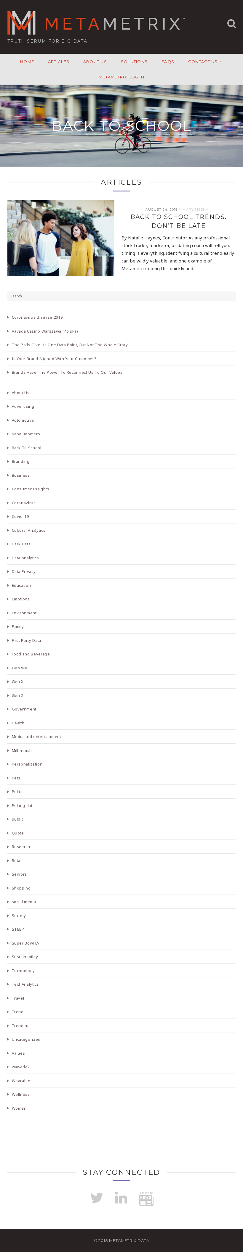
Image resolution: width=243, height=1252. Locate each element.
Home (27, 61)
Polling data (23, 805)
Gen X (18, 681)
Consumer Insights (30, 489)
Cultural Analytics (29, 530)
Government (24, 709)
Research (21, 846)
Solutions (134, 61)
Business (21, 475)
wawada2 (21, 1066)
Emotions (21, 599)
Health (18, 723)
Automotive (23, 420)
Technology (23, 970)
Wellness (21, 1094)
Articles (58, 61)
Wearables (22, 1080)
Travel (18, 998)
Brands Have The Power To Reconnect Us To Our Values (67, 372)
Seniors (19, 874)
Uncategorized (26, 1039)
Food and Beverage (31, 654)
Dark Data (21, 544)
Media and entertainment (36, 736)
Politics (19, 791)
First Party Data (26, 640)
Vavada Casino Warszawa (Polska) (45, 331)
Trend (18, 1011)
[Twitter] (96, 1197)
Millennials (22, 750)
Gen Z (18, 695)
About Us (21, 392)
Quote (18, 833)
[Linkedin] (121, 1197)
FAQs (168, 61)
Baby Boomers (26, 433)
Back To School (26, 447)
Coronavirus (24, 502)
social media (24, 901)
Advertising (23, 406)
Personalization (27, 764)
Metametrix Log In (121, 77)
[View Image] (117, 271)
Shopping (21, 888)
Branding (21, 461)
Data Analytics (25, 557)
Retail (17, 860)
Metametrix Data (129, 1240)
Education (21, 585)
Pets (16, 778)
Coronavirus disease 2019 (37, 317)
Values (18, 1053)
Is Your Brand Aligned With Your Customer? (54, 358)
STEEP (18, 929)
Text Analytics (25, 984)
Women (19, 1108)
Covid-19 (20, 516)
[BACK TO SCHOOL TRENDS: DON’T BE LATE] (60, 238)
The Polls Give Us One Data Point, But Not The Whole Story (70, 344)
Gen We (20, 668)
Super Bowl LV (26, 943)
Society (19, 915)
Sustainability (25, 956)
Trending (21, 1025)
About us (95, 61)
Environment (24, 612)
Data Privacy (24, 571)
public (18, 819)
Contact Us (203, 61)
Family (18, 626)
